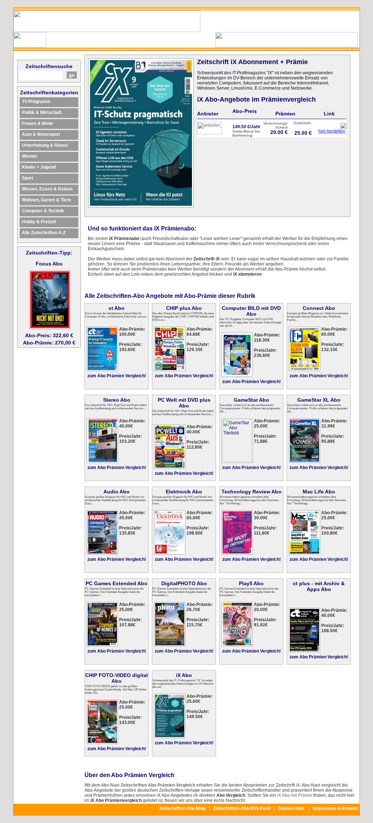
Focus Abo (49, 264)
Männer (30, 156)
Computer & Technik (43, 210)
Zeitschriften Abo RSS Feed (241, 808)
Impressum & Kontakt (335, 808)
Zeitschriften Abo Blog (182, 808)
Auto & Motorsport (41, 134)
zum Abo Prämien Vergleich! (116, 375)
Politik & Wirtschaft (42, 112)
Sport (27, 178)
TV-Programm (36, 101)
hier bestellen (331, 131)
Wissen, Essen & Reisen (47, 189)
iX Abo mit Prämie (294, 795)
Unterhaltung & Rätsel (45, 145)
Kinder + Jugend (39, 167)
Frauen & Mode (37, 123)
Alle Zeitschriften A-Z (44, 232)
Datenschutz (291, 808)
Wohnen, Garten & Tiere (46, 199)
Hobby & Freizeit (39, 221)
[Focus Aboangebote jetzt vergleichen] (50, 327)
